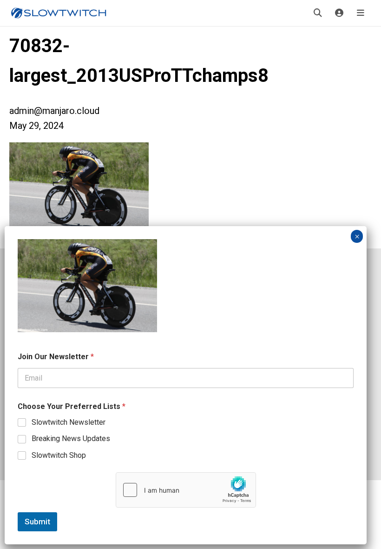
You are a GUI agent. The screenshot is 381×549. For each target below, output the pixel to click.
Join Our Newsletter (56, 356)
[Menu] (360, 13)
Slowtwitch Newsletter (68, 422)
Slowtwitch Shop (59, 455)
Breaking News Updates (71, 438)
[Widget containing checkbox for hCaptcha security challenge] (186, 490)
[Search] (318, 13)
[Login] (339, 13)
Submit (37, 521)
